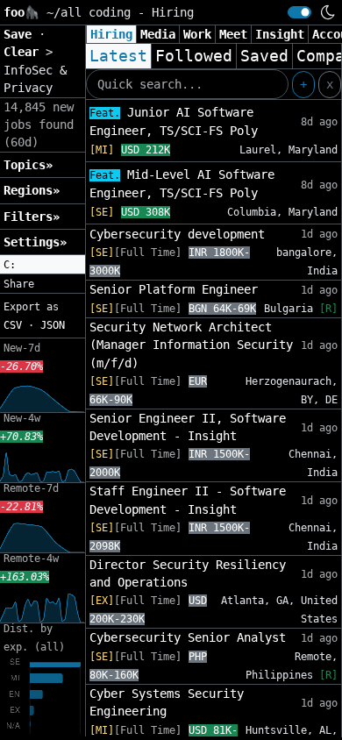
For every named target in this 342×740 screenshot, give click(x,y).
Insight (279, 34)
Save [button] (21, 34)
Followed (193, 56)
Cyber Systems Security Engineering (166, 702)
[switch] (299, 12)
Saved (264, 56)
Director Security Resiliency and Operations (187, 573)
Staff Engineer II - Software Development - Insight (187, 500)
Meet (233, 34)
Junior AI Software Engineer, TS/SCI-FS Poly (173, 121)
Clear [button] (25, 52)
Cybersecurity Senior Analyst (187, 637)
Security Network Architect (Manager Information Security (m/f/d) (191, 345)
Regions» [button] (32, 190)
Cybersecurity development (177, 234)
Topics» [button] (28, 165)
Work (197, 34)
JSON (52, 325)
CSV (13, 325)
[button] (42, 264)
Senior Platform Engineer (173, 289)
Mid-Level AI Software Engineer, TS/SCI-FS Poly (181, 183)
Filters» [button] (32, 217)
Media (157, 34)
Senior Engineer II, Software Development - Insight (187, 427)
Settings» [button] (35, 242)
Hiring (111, 34)
